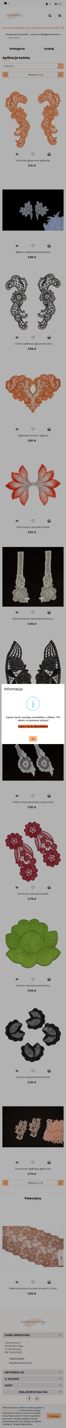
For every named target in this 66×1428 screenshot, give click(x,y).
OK (33, 739)
